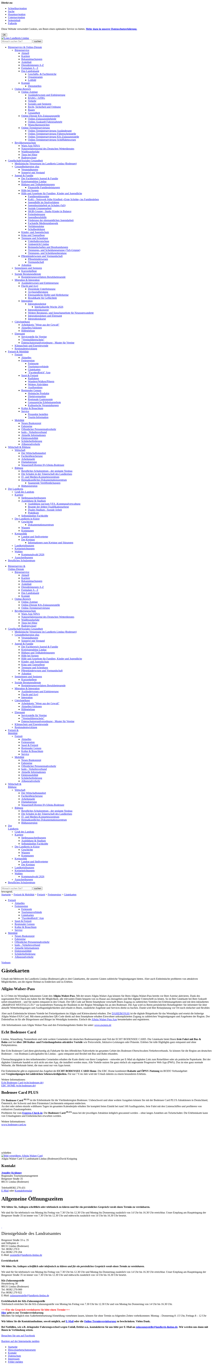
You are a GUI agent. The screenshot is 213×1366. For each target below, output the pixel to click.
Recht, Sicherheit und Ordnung (44, 106)
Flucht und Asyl (29, 286)
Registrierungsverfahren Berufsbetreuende (43, 277)
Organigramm (35, 77)
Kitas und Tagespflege (33, 235)
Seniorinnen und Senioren (28, 268)
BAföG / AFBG (36, 97)
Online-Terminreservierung (35, 127)
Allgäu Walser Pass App (104, 1019)
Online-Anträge (29, 92)
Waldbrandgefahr (30, 151)
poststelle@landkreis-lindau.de (26, 1255)
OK (4, 35)
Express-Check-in (32, 1113)
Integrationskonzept (38, 309)
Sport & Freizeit (29, 375)
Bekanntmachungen (31, 59)
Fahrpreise (26, 426)
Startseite (6, 894)
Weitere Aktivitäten (38, 384)
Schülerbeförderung (31, 441)
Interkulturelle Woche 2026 (49, 306)
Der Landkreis (15, 488)
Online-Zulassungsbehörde (42, 118)
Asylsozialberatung (38, 291)
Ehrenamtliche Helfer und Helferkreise (48, 294)
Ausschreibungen (24, 557)
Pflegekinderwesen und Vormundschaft (42, 256)
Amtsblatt (26, 62)
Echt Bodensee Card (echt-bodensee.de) (22, 1082)
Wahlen (19, 551)
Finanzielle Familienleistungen (44, 187)
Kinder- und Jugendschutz (35, 232)
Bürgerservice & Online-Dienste (25, 47)
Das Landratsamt (30, 71)
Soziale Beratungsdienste (28, 274)
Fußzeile (12, 23)
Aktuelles (26, 357)
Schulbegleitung (36, 229)
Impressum (13, 1358)
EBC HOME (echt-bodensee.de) (18, 1085)
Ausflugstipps (35, 387)
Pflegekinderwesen (38, 259)
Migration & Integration (27, 280)
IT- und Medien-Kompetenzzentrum (40, 477)
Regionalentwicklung (26, 348)
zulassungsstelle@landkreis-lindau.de (29, 1295)
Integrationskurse (37, 318)
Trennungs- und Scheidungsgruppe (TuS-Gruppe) (54, 250)
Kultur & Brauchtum (32, 408)
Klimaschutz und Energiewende (31, 345)
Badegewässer (28, 157)
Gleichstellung (22, 321)
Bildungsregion (29, 485)
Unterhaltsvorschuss (38, 241)
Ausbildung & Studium (33, 500)
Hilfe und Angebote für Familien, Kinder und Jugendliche (51, 193)
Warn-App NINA (30, 145)
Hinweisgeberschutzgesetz (22, 1349)
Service (25, 411)
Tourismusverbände (38, 366)
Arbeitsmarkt (28, 459)
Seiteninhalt (14, 20)
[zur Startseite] (15, 38)
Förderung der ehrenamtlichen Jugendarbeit (51, 220)
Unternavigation (16, 17)
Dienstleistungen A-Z (32, 65)
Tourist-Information (38, 417)
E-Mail (5, 1190)
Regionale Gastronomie (40, 399)
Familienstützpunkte (38, 196)
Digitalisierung (29, 462)
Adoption (26, 265)
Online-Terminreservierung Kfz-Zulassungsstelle (53, 136)
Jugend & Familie (24, 175)
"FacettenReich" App (39, 372)
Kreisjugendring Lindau (33, 181)
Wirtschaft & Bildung (19, 447)
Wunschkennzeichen (39, 124)
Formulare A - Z (29, 68)
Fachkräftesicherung (32, 456)
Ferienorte (33, 363)
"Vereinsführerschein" (32, 339)
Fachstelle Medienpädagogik (43, 223)
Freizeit (18, 354)
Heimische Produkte (38, 393)
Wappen (25, 527)
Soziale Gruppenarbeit (39, 208)
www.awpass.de (102, 1025)
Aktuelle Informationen (33, 435)
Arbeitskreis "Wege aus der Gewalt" (40, 324)
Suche (11, 11)
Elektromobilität (29, 438)
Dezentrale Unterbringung (41, 288)
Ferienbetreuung (36, 214)
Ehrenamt (20, 333)
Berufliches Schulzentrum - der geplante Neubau (46, 471)
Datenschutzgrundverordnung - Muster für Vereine (47, 342)
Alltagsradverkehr (30, 444)
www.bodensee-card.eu (13, 1124)
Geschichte (27, 521)
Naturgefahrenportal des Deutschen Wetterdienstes (47, 148)
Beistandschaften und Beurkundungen (48, 247)
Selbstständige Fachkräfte (34, 515)
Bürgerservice (22, 50)
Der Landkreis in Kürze (27, 518)
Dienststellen (34, 86)
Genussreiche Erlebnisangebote (44, 402)
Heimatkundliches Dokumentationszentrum (44, 479)
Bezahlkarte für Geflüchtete (42, 297)
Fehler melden (15, 1361)
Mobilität (19, 420)
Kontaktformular (23, 1190)
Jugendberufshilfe (37, 217)
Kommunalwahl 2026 (32, 554)
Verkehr (32, 100)
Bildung (19, 468)
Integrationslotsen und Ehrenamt (45, 315)
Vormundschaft (36, 262)
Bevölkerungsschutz (25, 142)
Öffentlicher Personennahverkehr (38, 429)
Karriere (25, 56)
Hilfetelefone (28, 330)
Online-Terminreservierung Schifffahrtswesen (52, 139)
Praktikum (33, 512)
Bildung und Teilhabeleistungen (38, 184)
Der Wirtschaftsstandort (33, 453)
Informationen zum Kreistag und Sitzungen (50, 542)
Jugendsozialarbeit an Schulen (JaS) (47, 205)
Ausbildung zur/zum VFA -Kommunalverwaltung (54, 503)
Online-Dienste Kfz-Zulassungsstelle (40, 115)
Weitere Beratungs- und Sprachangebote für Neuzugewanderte (61, 312)
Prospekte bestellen (38, 414)
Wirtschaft (20, 450)
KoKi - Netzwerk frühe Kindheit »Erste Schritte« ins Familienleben (63, 199)
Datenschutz (14, 1355)
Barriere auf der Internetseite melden (20, 1341)
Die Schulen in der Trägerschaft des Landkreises (46, 474)
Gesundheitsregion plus (27, 166)
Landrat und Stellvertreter (34, 536)
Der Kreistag (28, 539)
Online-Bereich (23, 89)
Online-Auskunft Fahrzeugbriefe (45, 121)
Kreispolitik (21, 533)
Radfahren (33, 378)
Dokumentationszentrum (41, 524)
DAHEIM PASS (121, 1013)
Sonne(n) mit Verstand (33, 172)
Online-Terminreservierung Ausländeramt (50, 130)
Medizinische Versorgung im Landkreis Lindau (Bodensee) (46, 163)
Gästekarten (34, 369)
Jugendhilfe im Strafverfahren (43, 202)
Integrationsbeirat (37, 303)
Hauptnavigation (16, 14)
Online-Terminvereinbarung (100, 1321)
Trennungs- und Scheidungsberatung (47, 253)
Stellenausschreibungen (33, 497)
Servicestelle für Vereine (34, 336)
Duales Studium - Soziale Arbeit (45, 509)
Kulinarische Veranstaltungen (43, 405)
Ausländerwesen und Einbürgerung (46, 95)
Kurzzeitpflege (29, 271)
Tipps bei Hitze (29, 154)
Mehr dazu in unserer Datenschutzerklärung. (111, 29)
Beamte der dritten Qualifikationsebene (48, 506)
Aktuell (25, 53)
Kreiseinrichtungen (25, 548)
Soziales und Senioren (39, 103)
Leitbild (32, 80)
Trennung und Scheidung (34, 238)
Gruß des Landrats (24, 491)
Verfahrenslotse (36, 226)
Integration (27, 300)
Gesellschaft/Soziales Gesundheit (25, 160)
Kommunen (27, 530)
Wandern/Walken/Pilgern (41, 381)
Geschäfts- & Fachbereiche (42, 74)
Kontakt (25, 83)
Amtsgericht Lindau (38, 244)
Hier (3, 1312)
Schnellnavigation (17, 8)
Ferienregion (28, 360)
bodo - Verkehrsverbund (34, 432)
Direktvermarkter (37, 396)
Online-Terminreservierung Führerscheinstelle (52, 133)
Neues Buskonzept (31, 423)
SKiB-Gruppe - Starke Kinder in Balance (49, 211)
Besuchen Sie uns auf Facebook (18, 1335)
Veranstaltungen (29, 169)
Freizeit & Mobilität (18, 351)
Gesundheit (34, 112)
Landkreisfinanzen (24, 545)
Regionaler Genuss (31, 390)
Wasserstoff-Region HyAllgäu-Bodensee (42, 465)
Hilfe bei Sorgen (30, 190)
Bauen (31, 109)
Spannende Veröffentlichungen (44, 482)
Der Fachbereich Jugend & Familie (39, 178)
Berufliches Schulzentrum (21, 560)
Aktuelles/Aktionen (31, 327)
